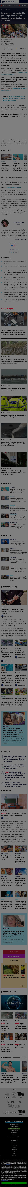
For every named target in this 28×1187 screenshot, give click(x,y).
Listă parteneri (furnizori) (4, 1180)
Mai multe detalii (8, 1164)
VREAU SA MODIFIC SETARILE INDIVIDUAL (14, 1184)
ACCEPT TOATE (14, 1183)
